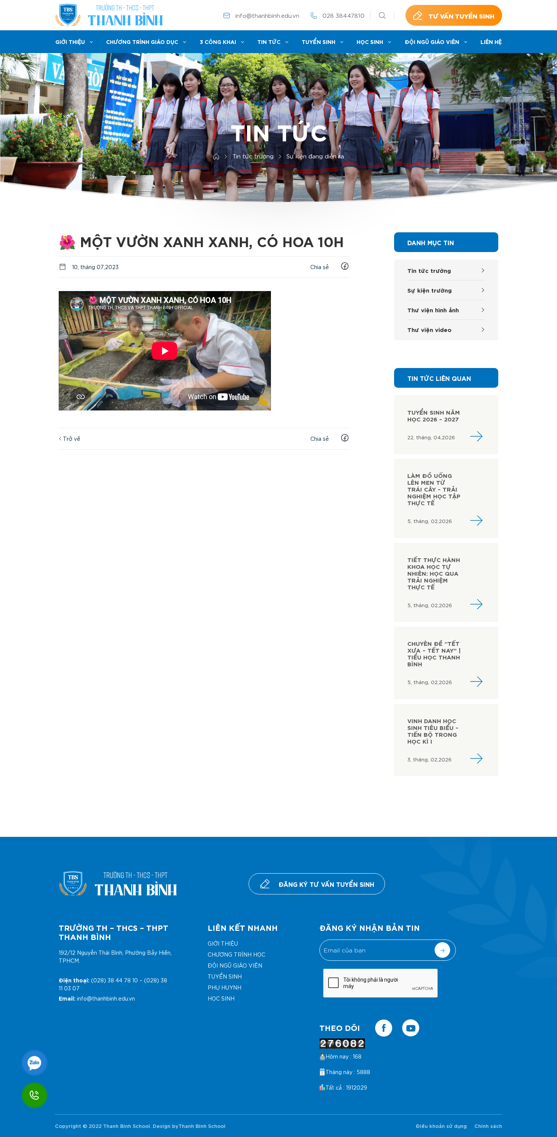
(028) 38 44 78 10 (114, 980)
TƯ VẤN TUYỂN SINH (461, 15)
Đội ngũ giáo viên (432, 41)
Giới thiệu (70, 41)
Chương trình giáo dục (142, 41)
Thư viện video (429, 329)
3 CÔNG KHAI (218, 41)
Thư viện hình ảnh (433, 309)
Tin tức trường (429, 270)
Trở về (70, 438)
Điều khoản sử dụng (441, 1125)
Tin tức (268, 41)
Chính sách (488, 1125)
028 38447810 (343, 15)
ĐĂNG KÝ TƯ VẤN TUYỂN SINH (326, 884)
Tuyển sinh (318, 41)
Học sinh (370, 41)
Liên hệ (491, 41)
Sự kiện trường (429, 290)
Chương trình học (236, 954)
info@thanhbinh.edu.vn (267, 15)
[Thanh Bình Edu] (109, 15)
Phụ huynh (224, 987)
